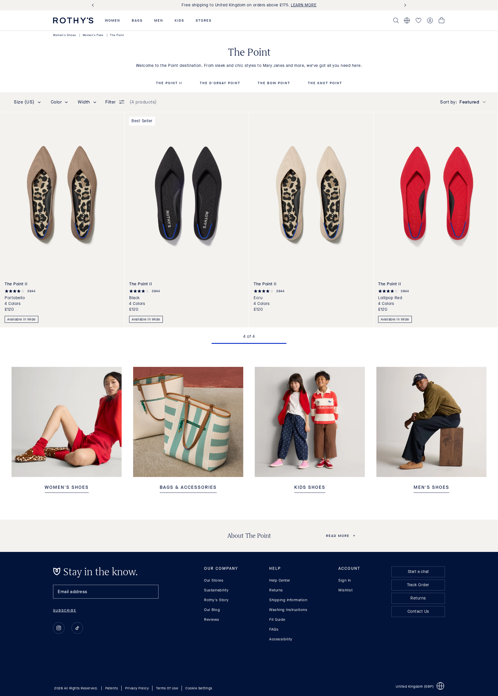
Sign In (344, 580)
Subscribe (64, 610)
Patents (111, 688)
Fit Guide (277, 619)
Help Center (279, 580)
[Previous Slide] (93, 5)
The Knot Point (325, 83)
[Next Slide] (404, 5)
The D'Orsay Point (220, 83)
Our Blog (212, 609)
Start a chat (418, 571)
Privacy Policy (137, 688)
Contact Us (418, 611)
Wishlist (345, 590)
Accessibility (281, 639)
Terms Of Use (167, 688)
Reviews (211, 619)
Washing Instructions (288, 609)
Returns (276, 590)
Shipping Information (288, 599)
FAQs (273, 629)
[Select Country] (406, 20)
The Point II (169, 83)
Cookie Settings (198, 688)
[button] (112, 20)
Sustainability (216, 590)
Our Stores (213, 580)
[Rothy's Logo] (73, 20)
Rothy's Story (216, 599)
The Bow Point (274, 83)
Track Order (418, 585)
